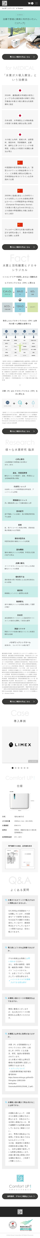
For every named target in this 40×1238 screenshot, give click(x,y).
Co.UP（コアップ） (8, 8)
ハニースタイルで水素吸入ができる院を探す (20, 980)
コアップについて (18, 1068)
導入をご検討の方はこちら (20, 57)
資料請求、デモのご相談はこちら (20, 1196)
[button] (12, 768)
